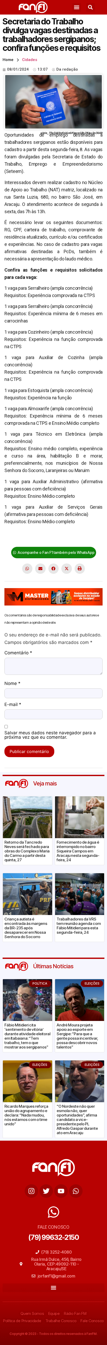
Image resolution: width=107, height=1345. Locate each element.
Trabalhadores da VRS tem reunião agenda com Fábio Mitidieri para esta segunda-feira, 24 (79, 926)
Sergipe (71, 538)
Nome (12, 683)
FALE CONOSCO (53, 1227)
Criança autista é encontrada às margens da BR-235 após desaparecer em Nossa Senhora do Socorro (25, 928)
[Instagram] (31, 1191)
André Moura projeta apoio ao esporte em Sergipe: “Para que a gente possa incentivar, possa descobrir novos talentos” (77, 1036)
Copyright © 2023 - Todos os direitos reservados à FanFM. (53, 1334)
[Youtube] (61, 1191)
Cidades (29, 59)
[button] (76, 7)
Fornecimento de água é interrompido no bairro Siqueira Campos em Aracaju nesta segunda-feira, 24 (78, 851)
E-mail (12, 704)
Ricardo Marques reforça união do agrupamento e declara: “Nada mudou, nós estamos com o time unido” (26, 1115)
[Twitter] (46, 1191)
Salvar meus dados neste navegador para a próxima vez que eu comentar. (50, 735)
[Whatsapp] (76, 1191)
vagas (87, 538)
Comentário (18, 653)
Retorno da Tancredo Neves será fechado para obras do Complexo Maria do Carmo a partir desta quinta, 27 (27, 851)
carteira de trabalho (23, 538)
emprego (53, 538)
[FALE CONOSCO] (53, 1212)
